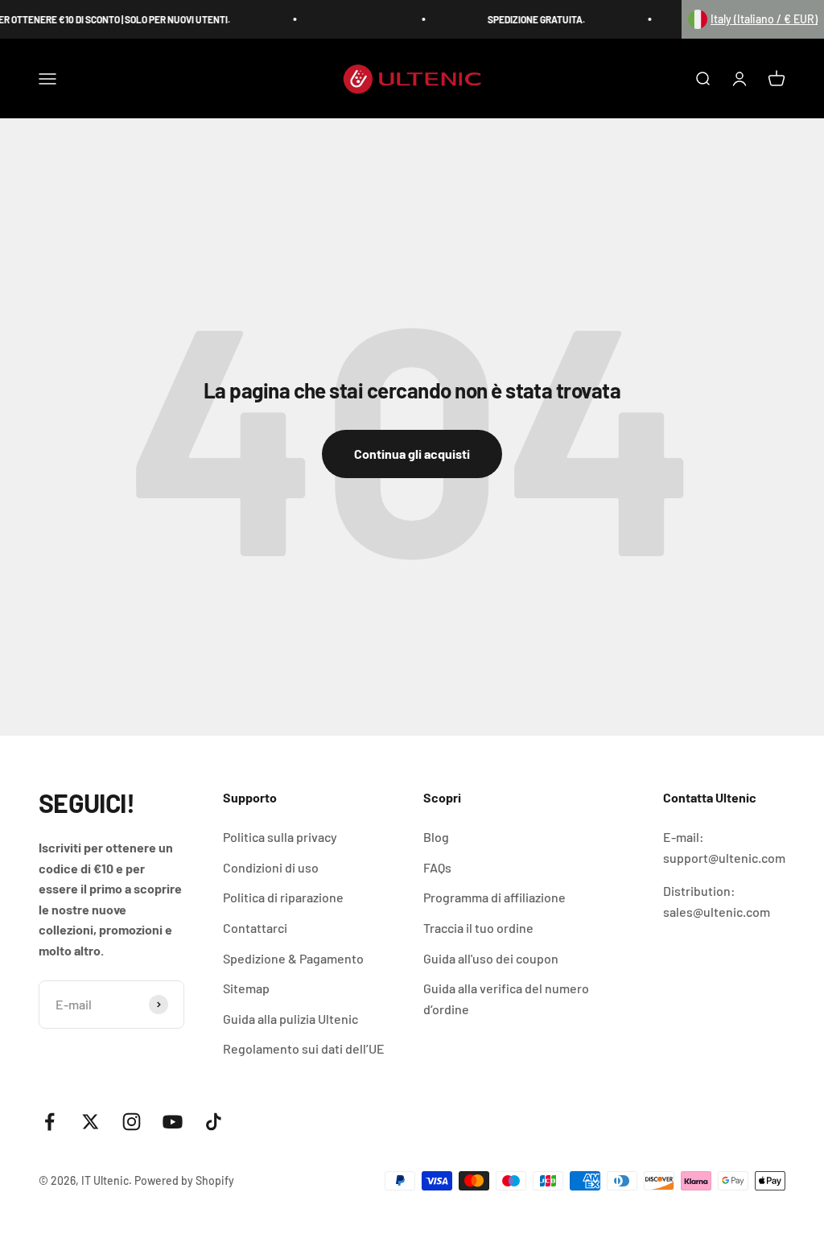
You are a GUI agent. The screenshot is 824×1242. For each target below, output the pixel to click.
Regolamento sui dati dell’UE (304, 1048)
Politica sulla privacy (280, 836)
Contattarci (255, 927)
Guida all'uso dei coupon (490, 958)
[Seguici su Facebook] (49, 1122)
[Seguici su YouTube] (172, 1122)
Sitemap (246, 988)
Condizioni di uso (271, 867)
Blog (436, 836)
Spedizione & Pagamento (293, 958)
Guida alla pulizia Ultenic (290, 1018)
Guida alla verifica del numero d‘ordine (506, 998)
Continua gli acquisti (412, 453)
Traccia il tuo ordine (478, 927)
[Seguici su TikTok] (214, 1122)
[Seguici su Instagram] (131, 1122)
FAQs (437, 867)
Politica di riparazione (283, 897)
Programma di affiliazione (494, 897)
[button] (753, 19)
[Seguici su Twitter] (90, 1122)
